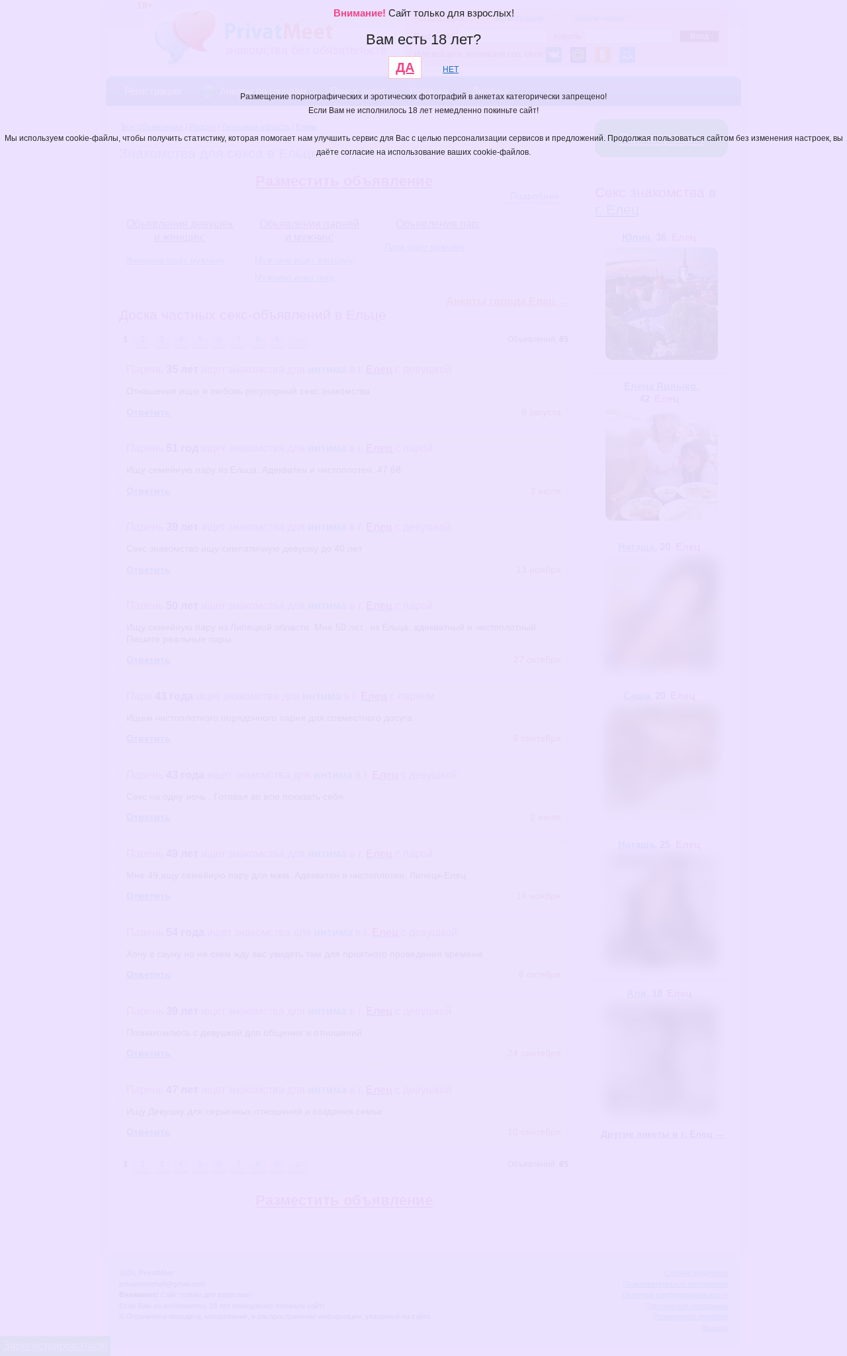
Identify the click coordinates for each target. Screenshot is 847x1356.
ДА (405, 67)
